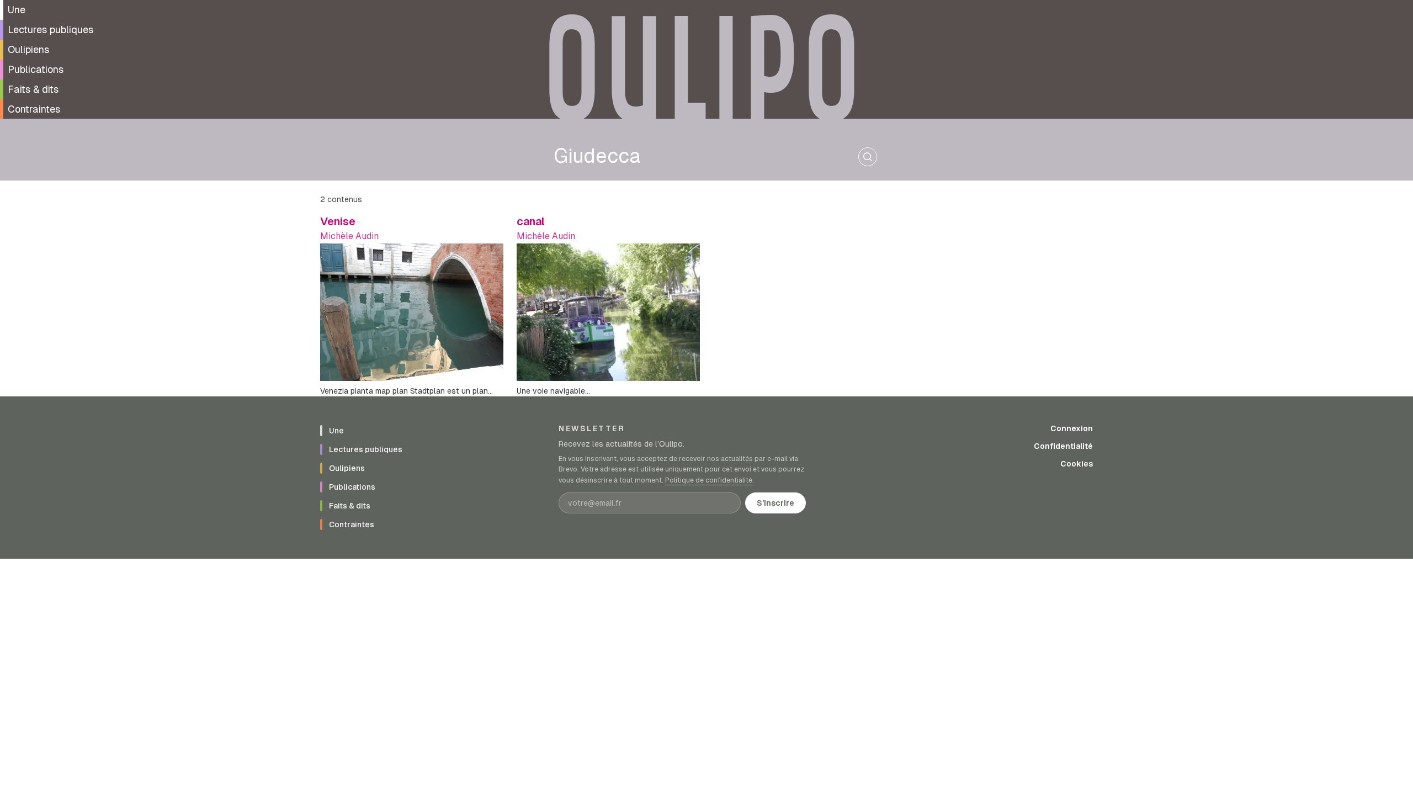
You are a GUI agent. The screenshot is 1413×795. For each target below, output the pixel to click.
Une (16, 9)
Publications (35, 69)
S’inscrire (775, 503)
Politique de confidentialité (708, 480)
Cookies (1076, 463)
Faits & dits (33, 89)
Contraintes (34, 109)
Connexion (1071, 428)
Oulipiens (28, 49)
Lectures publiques (50, 29)
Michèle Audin (349, 236)
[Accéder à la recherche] (867, 156)
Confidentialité (1063, 446)
